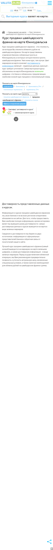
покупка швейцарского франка (16, 97)
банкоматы (20, 86)
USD (11, 10)
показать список (31, 100)
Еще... (39, 10)
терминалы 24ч (32, 90)
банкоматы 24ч (35, 86)
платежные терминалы (13, 90)
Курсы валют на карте (17, 32)
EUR (24, 10)
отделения (8, 86)
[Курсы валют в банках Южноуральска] (10, 4)
